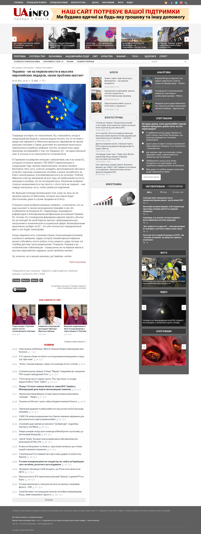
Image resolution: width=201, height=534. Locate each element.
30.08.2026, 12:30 (103, 162)
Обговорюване (155, 186)
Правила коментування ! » (75, 342)
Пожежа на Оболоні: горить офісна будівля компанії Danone (48, 401)
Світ (95, 56)
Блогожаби (108, 2)
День (149, 192)
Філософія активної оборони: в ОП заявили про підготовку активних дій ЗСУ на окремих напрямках (163, 209)
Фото (120, 2)
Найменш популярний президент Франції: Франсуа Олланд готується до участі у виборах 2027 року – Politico (49, 332)
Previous (14, 39)
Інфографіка (114, 184)
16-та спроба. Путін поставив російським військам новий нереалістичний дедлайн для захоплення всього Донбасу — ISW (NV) (116, 135)
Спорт (163, 56)
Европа (34, 280)
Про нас (15, 524)
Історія (81, 511)
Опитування (164, 118)
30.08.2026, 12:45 (103, 151)
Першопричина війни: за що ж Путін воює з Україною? (117, 104)
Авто (93, 511)
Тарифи (70, 62)
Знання (120, 57)
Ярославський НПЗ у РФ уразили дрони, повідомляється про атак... (134, 45)
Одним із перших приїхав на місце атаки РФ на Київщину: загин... (62, 45)
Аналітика (164, 72)
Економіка (55, 56)
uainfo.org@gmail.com (45, 524)
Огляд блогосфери (36, 2)
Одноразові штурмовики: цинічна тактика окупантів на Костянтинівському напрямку (119, 93)
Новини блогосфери (43, 68)
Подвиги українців (85, 62)
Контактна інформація (28, 524)
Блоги (114, 72)
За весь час (177, 192)
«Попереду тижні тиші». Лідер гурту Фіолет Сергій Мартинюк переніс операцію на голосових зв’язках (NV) (115, 156)
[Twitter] (175, 3)
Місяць (163, 192)
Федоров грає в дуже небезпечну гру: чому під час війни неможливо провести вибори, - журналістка (170, 106)
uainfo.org (39, 520)
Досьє (95, 2)
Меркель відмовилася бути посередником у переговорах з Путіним (75, 328)
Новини (49, 344)
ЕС (41, 280)
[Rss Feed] (165, 3)
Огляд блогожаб (59, 2)
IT (97, 511)
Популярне (175, 186)
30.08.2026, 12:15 (103, 174)
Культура (107, 56)
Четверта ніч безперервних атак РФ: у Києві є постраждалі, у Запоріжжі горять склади (163, 321)
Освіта (87, 511)
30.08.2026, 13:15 (103, 130)
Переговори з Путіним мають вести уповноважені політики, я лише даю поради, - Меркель (23, 331)
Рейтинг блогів (155, 511)
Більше (49, 500)
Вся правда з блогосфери (23, 68)
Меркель (25, 280)
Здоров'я (150, 56)
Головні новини (25, 511)
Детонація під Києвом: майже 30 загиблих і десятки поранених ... (26, 45)
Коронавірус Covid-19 (53, 62)
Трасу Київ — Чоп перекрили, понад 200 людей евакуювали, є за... (100, 45)
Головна (18, 2)
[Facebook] (170, 3)
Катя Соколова (77, 262)
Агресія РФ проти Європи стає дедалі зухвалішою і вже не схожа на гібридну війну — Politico (170, 80)
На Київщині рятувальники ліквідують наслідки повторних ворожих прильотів (164, 282)
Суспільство (37, 56)
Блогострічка (77, 2)
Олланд (16, 280)
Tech (134, 57)
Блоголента (144, 511)
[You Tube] (180, 3)
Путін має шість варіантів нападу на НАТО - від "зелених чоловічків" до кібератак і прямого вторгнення (163, 237)
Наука (75, 511)
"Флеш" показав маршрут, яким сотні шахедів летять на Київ (48, 364)
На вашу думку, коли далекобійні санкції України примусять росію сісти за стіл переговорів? (164, 126)
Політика (20, 56)
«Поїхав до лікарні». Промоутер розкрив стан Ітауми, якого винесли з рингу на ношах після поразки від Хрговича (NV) (115, 125)
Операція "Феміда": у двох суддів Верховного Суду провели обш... (170, 45)
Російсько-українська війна (27, 62)
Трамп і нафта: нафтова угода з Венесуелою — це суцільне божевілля (118, 80)
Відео (130, 2)
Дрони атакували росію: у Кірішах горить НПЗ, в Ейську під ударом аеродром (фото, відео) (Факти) (115, 146)
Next (187, 39)
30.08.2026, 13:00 (103, 141)
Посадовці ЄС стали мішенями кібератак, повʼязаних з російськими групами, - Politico (169, 93)
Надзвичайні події (77, 56)
